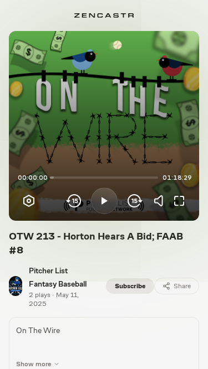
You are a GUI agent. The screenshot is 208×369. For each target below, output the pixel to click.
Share (182, 286)
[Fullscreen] (179, 201)
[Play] (104, 201)
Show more (33, 364)
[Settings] (29, 201)
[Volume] (161, 201)
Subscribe (130, 286)
